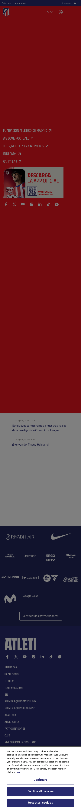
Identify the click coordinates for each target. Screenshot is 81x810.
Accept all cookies (40, 802)
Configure (40, 780)
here (18, 772)
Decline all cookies (40, 791)
